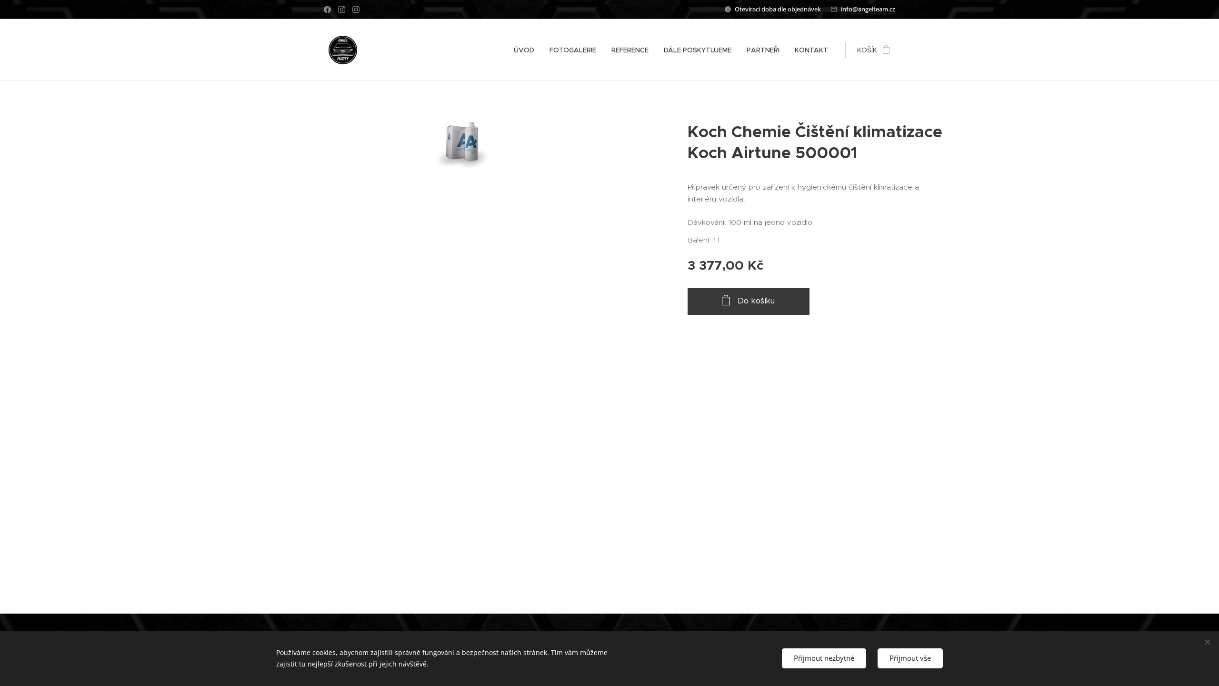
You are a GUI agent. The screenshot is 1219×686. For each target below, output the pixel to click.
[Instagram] (342, 9)
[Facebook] (327, 9)
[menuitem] (526, 50)
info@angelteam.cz (868, 9)
